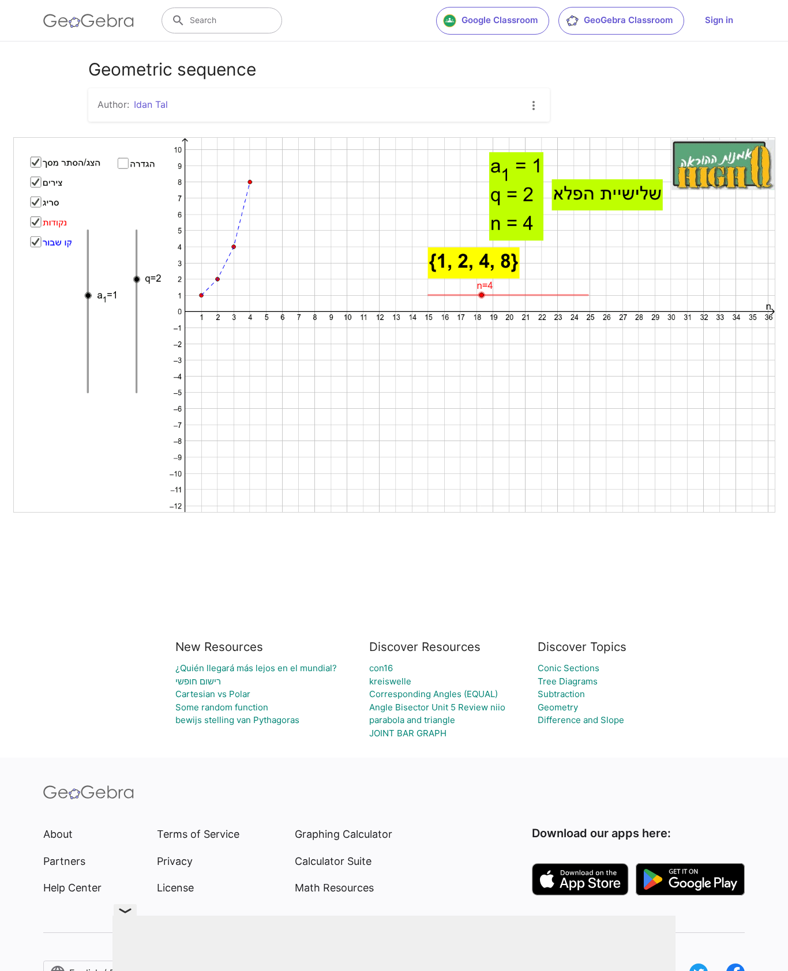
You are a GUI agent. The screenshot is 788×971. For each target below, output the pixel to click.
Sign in (719, 19)
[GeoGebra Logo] (88, 21)
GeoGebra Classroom (628, 19)
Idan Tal (151, 104)
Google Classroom (499, 19)
